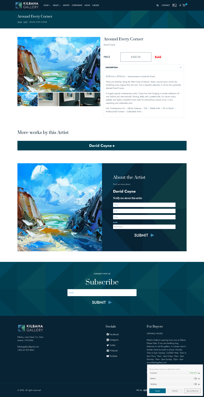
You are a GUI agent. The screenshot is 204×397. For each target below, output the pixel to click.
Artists (66, 5)
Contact (166, 5)
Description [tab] (112, 67)
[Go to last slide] (19, 64)
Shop (25, 22)
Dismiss (175, 391)
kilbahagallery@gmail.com (28, 346)
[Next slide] (98, 64)
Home (19, 22)
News (87, 5)
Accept (157, 391)
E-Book (95, 5)
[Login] (180, 5)
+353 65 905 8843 (25, 350)
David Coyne (109, 44)
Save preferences (192, 391)
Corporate (77, 5)
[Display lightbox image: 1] (58, 64)
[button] (27, 99)
